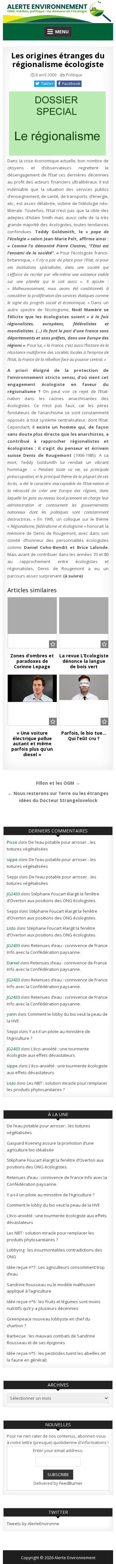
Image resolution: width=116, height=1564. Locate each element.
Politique (74, 75)
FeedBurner (70, 1483)
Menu (62, 32)
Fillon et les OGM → (58, 783)
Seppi (12, 877)
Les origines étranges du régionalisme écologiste (57, 59)
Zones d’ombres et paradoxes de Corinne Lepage (32, 661)
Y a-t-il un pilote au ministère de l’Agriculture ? (50, 1195)
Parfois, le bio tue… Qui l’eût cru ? (83, 735)
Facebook (71, 83)
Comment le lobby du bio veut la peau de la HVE (53, 1205)
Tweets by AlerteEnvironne (33, 1523)
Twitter (47, 83)
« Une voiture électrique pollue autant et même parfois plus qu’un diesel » (32, 743)
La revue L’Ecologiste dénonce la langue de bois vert (84, 661)
